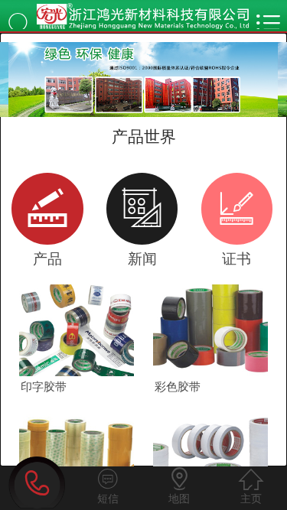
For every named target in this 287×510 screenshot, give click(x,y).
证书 (236, 226)
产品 (47, 226)
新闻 (141, 226)
